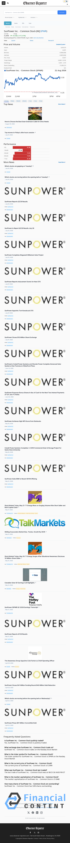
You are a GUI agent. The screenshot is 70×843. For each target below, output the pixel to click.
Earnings (18, 588)
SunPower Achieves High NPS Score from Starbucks (23, 421)
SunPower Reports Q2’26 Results (16, 201)
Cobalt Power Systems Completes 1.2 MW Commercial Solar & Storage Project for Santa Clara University (33, 449)
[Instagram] (41, 813)
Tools (30, 23)
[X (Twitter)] (28, 813)
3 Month (24, 101)
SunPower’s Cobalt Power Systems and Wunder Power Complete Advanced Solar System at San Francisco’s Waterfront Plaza (33, 365)
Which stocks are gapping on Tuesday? (19, 166)
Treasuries (32, 27)
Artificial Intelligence (21, 513)
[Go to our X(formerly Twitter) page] (34, 833)
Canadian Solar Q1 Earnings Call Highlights (20, 583)
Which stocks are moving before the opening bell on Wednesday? (28, 698)
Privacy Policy (40, 807)
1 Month (18, 101)
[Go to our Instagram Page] (38, 833)
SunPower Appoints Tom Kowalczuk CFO (19, 311)
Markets (8, 23)
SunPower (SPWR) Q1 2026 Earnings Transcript (22, 607)
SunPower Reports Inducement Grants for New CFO (23, 282)
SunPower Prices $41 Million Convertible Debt (21, 723)
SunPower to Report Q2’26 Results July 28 (19, 228)
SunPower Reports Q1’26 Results (16, 634)
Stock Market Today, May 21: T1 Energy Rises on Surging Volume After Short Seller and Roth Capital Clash (35, 506)
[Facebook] (33, 813)
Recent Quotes (8, 17)
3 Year (35, 101)
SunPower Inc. (10, 206)
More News (61, 104)
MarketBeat (9, 588)
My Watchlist (21, 17)
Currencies (18, 27)
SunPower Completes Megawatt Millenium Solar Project (24, 255)
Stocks (15, 23)
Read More (62, 162)
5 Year (40, 101)
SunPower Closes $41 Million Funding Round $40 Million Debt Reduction (30, 685)
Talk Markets (9, 537)
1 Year (30, 101)
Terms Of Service (51, 807)
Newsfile (8, 666)
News (12, 27)
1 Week (12, 101)
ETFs (23, 23)
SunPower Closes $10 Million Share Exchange (21, 337)
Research (51, 40)
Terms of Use (42, 838)
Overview (7, 27)
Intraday (6, 101)
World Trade (23, 588)
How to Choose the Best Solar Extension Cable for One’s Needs (27, 121)
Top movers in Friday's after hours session (20, 132)
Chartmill (8, 138)
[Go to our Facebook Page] (30, 833)
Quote (13, 40)
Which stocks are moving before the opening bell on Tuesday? (27, 177)
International (25, 27)
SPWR (43, 31)
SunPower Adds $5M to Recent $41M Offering (21, 479)
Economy (18, 537)
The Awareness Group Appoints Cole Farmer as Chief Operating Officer (29, 661)
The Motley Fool (10, 513)
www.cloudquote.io (48, 803)
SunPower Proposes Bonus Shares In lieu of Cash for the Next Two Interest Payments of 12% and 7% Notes (34, 393)
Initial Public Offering (30, 513)
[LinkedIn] (37, 813)
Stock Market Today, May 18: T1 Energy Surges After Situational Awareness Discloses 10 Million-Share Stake (35, 557)
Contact (36, 838)
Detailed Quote (60, 44)
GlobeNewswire (10, 209)
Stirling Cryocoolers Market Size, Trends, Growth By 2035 (26, 532)
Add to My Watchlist (38, 38)
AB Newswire (9, 127)
